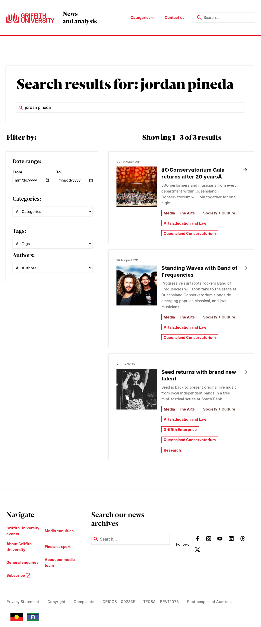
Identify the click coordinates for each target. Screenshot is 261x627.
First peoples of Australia (209, 601)
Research (172, 450)
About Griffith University (19, 546)
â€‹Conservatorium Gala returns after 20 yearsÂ (193, 173)
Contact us (175, 17)
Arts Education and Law (185, 223)
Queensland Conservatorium (190, 233)
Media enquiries (59, 530)
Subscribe (16, 575)
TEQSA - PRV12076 (161, 601)
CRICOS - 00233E (118, 601)
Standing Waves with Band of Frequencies (199, 271)
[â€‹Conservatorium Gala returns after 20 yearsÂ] (136, 187)
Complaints (84, 601)
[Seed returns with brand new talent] (136, 389)
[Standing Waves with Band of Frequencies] (136, 285)
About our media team (60, 562)
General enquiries (22, 562)
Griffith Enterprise (180, 429)
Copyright (56, 601)
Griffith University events (23, 531)
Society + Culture (219, 213)
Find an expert (58, 546)
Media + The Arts (179, 213)
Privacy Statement (22, 601)
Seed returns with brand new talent (198, 375)
